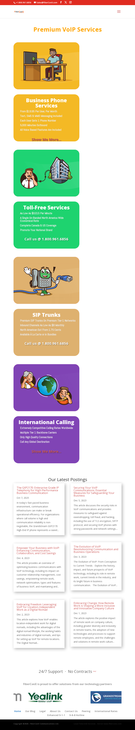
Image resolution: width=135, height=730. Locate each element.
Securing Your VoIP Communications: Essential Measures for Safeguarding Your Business (94, 491)
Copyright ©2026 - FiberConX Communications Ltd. (36, 724)
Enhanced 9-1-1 (56, 715)
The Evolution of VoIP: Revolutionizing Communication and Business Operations (96, 549)
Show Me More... (46, 139)
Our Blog (30, 711)
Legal (43, 711)
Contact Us (71, 711)
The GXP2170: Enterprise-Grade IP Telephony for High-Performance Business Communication (38, 490)
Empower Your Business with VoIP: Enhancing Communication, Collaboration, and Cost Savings (38, 550)
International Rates (106, 711)
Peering (86, 711)
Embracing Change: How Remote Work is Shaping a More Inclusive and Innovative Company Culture (94, 605)
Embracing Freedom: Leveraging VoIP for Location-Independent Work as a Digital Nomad (36, 607)
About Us (55, 711)
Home (17, 711)
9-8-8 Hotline (76, 715)
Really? (94, 671)
